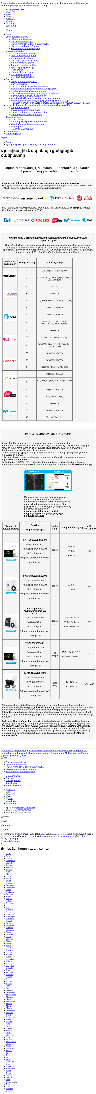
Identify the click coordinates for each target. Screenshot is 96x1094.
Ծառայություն (13, 117)
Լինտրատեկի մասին (17, 37)
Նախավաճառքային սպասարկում (29, 122)
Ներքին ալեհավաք (21, 75)
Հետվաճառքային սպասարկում (27, 124)
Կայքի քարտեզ (30, 836)
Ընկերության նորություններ (25, 110)
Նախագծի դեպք (20, 108)
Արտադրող (12, 131)
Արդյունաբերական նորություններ (29, 112)
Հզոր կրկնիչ (17, 70)
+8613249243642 (24, 810)
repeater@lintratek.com (15, 10)
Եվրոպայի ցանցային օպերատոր (28, 96)
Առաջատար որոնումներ (72, 836)
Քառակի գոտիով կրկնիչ (24, 65)
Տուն (8, 34)
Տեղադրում (17, 126)
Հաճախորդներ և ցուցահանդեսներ (30, 44)
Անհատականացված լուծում (26, 46)
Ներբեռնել (11, 783)
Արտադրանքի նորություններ (26, 115)
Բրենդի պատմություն (22, 41)
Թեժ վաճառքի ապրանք (23, 56)
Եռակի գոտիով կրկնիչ (23, 63)
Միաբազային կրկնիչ (22, 58)
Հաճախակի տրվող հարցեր (25, 49)
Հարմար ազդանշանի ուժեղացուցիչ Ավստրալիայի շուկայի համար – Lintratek (50, 103)
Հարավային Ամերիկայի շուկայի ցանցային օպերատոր (39, 100)
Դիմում (9, 778)
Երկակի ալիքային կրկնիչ (24, 60)
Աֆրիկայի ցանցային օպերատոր (28, 91)
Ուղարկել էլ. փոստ (10, 841)
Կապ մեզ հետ (13, 133)
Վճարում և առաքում (22, 129)
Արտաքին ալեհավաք (22, 72)
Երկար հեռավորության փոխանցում (30, 86)
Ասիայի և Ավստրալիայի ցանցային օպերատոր (35, 93)
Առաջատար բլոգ (48, 836)
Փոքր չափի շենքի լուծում (24, 82)
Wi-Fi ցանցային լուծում (22, 77)
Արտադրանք (13, 776)
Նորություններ (13, 781)
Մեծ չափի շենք (19, 84)
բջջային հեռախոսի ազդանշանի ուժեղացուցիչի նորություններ (39, 105)
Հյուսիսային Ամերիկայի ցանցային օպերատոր (35, 98)
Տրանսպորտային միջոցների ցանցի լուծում (33, 89)
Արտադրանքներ (15, 51)
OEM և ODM (17, 119)
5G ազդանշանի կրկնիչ (23, 53)
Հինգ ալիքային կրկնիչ (22, 67)
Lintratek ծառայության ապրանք (22, 769)
